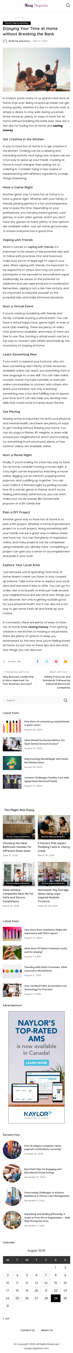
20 (36, 1290)
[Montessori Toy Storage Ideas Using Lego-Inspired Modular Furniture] (54, 874)
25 (17, 1298)
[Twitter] (47, 661)
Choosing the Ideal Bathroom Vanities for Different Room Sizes (17, 847)
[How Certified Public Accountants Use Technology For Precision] (12, 990)
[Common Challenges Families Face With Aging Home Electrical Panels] (12, 782)
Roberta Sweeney (19, 41)
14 (46, 1283)
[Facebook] (37, 661)
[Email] (65, 661)
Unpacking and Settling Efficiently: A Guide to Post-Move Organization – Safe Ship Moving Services (47, 1217)
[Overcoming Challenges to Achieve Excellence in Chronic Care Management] (12, 1196)
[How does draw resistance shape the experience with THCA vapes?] (12, 934)
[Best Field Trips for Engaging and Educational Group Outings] (12, 1173)
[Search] (68, 5)
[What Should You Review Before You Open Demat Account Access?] (12, 744)
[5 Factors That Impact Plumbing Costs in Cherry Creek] (54, 827)
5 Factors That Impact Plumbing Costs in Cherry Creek (54, 847)
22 (55, 1290)
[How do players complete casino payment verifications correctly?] (12, 1149)
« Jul (6, 1318)
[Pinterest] (56, 661)
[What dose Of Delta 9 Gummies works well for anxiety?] (12, 953)
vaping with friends (41, 247)
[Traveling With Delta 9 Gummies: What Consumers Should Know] (12, 971)
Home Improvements (16, 23)
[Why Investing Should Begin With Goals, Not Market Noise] (12, 763)
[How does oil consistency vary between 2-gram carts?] (12, 726)
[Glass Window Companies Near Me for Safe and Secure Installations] (19, 874)
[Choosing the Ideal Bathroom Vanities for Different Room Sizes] (19, 827)
